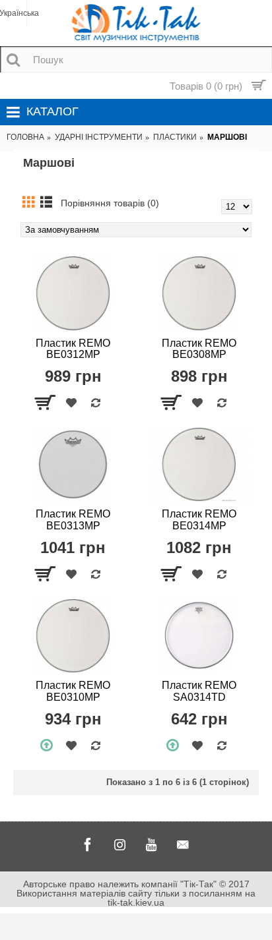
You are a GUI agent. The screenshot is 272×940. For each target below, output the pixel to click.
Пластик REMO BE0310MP (73, 691)
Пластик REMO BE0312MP (73, 349)
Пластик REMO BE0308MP (199, 349)
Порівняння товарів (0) (110, 203)
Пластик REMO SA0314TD (199, 691)
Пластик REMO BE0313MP (73, 519)
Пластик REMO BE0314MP (199, 519)
